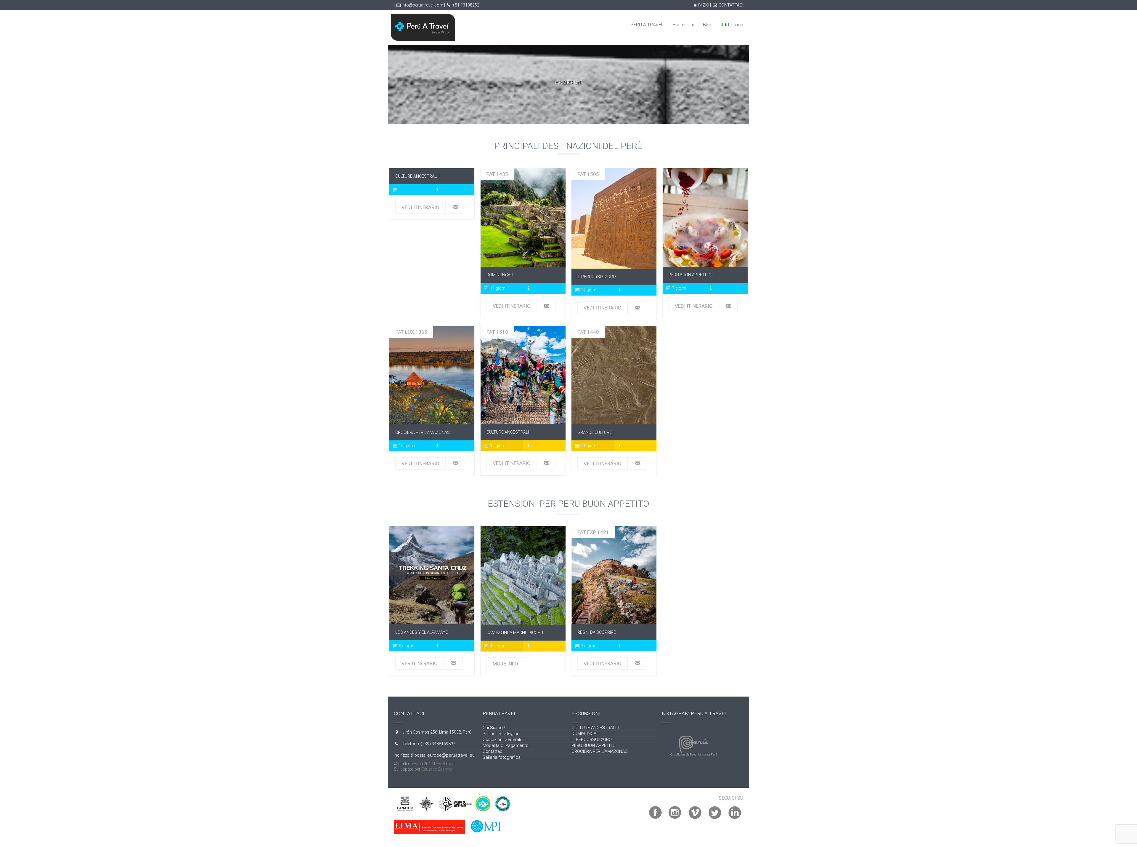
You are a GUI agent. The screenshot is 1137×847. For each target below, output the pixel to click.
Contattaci (493, 751)
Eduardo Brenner (437, 769)
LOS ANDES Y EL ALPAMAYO (432, 575)
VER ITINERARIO (420, 663)
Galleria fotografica (502, 757)
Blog (707, 25)
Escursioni (683, 25)
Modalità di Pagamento (506, 745)
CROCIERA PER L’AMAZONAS (599, 751)
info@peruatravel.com (422, 5)
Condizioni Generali (502, 739)
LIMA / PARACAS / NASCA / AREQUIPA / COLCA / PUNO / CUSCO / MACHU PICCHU (523, 375)
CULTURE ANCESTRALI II (595, 727)
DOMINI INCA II (585, 733)
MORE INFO (505, 664)
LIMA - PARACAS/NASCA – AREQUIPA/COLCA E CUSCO (614, 375)
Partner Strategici (500, 733)
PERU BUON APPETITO (705, 217)
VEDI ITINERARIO (420, 207)
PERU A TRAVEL (647, 25)
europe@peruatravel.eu (451, 755)
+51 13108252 (465, 5)
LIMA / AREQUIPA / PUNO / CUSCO (523, 217)
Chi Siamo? (494, 727)
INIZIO (703, 5)
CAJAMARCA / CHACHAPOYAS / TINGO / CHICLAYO (614, 575)
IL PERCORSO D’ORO (591, 739)
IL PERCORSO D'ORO (614, 218)
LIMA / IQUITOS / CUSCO (431, 375)
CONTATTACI (731, 5)
